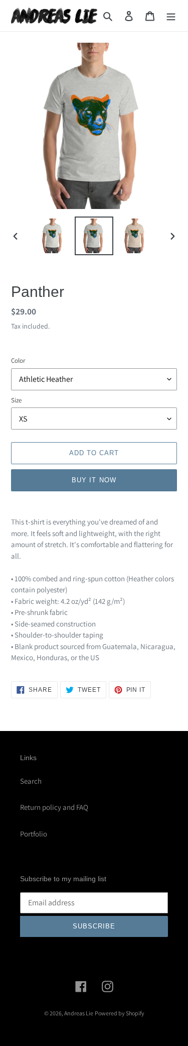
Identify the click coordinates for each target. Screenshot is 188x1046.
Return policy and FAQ (54, 807)
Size (16, 400)
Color (18, 360)
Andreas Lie (78, 1013)
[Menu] (170, 16)
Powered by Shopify (119, 1013)
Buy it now (94, 480)
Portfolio (33, 834)
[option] (53, 236)
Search (31, 781)
